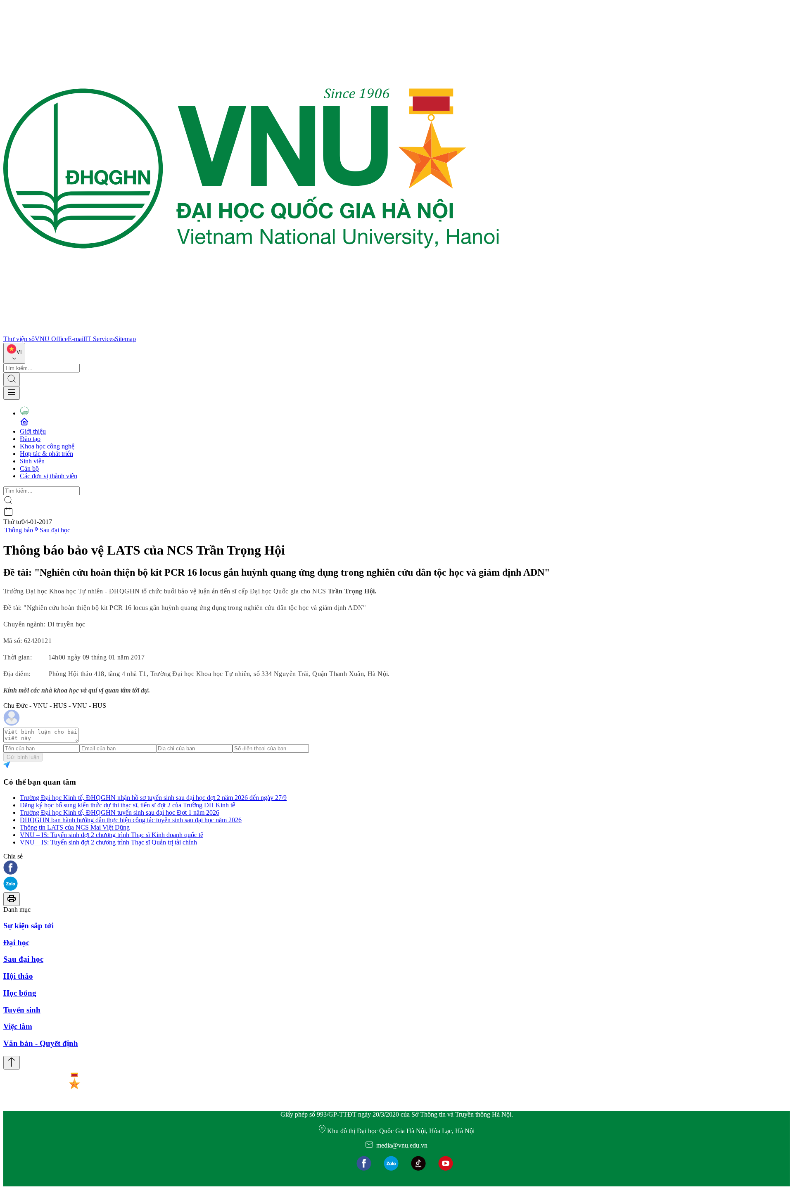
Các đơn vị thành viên (48, 475)
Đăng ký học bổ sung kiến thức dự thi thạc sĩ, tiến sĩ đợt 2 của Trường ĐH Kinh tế (127, 805)
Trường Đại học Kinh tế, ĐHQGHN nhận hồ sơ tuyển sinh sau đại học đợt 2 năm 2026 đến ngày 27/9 (153, 797)
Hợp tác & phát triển (46, 453)
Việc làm (17, 1026)
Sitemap (125, 338)
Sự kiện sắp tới (28, 925)
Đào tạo (30, 438)
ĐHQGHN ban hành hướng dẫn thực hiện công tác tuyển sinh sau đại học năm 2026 (131, 819)
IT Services (100, 338)
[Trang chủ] (251, 331)
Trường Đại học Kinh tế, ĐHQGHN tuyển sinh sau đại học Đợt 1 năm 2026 (119, 812)
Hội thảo (18, 976)
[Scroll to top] (11, 1063)
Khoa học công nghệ (47, 446)
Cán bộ (29, 468)
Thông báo (19, 530)
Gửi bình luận (23, 757)
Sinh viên (32, 461)
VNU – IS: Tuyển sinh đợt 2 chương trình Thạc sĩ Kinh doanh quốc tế (111, 834)
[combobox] (14, 353)
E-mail (76, 338)
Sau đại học (55, 530)
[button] (396, 868)
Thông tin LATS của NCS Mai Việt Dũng (75, 827)
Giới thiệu (33, 431)
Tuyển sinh (21, 1010)
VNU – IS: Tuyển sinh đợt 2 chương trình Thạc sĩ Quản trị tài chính (108, 842)
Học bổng (19, 993)
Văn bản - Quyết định (40, 1043)
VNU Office (51, 338)
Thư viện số (19, 338)
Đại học (16, 942)
